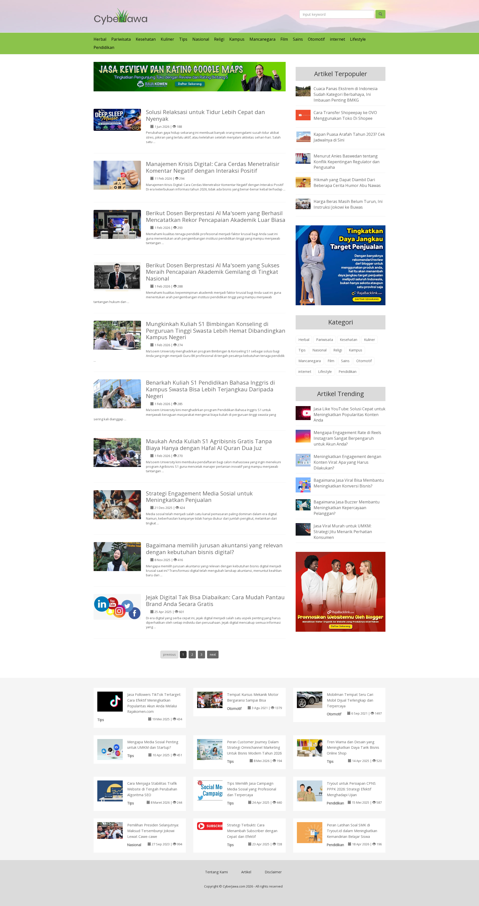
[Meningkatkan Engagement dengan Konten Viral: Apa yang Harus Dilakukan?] (307, 459)
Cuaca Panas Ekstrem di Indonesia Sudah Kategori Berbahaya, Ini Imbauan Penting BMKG (345, 94)
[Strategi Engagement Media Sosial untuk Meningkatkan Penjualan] (117, 513)
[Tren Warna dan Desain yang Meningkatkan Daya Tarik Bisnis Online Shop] (315, 747)
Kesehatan (146, 39)
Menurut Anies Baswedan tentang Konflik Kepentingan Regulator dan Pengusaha (346, 161)
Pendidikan (104, 47)
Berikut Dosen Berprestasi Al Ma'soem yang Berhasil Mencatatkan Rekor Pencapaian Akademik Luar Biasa (215, 216)
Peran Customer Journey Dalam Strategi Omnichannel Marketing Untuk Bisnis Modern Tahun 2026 (254, 748)
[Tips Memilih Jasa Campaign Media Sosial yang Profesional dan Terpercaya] (215, 790)
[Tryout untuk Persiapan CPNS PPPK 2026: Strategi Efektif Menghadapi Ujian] (315, 791)
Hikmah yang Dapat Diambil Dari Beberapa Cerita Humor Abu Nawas (347, 182)
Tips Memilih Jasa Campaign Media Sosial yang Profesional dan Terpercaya (251, 789)
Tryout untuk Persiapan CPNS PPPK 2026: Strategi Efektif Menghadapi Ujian (351, 789)
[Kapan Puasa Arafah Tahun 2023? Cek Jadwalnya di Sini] (307, 136)
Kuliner (167, 39)
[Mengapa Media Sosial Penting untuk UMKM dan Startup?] (115, 750)
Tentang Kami (216, 872)
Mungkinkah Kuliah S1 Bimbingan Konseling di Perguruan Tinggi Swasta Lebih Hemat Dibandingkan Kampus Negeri (215, 330)
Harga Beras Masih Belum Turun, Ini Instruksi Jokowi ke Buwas (348, 204)
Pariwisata (121, 39)
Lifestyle (358, 39)
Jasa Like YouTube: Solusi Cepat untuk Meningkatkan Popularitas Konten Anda (349, 414)
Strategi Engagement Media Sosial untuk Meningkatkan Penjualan (199, 496)
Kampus (236, 39)
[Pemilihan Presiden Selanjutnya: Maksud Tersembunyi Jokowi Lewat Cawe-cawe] (115, 830)
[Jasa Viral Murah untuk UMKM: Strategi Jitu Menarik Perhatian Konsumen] (307, 529)
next (213, 654)
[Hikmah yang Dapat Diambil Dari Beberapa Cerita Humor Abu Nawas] (307, 182)
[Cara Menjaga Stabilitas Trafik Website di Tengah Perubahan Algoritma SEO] (115, 792)
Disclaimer (273, 872)
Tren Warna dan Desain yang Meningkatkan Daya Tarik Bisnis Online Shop (353, 748)
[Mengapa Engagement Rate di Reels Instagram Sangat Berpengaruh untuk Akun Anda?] (307, 436)
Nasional (200, 39)
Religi (219, 39)
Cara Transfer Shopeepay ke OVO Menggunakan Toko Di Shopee (345, 115)
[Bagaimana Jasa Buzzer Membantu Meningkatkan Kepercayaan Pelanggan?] (307, 504)
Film (284, 39)
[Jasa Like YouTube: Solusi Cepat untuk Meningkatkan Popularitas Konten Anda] (307, 412)
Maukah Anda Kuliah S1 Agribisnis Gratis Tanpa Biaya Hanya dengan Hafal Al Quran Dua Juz (209, 444)
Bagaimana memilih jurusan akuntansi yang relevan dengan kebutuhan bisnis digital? (214, 548)
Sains (298, 39)
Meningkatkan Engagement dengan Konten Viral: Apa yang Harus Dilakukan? (347, 462)
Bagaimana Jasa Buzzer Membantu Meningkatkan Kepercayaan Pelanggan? (346, 507)
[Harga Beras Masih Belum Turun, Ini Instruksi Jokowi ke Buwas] (307, 203)
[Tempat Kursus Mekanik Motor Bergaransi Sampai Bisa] (215, 699)
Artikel (246, 872)
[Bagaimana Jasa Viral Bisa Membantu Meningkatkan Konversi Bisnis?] (307, 484)
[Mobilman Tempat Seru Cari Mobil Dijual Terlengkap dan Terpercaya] (315, 699)
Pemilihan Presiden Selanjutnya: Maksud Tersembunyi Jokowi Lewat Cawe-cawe (153, 831)
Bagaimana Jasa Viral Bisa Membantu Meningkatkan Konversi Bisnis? (349, 483)
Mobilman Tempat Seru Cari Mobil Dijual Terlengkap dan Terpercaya (350, 700)
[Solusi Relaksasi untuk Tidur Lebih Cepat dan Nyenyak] (117, 119)
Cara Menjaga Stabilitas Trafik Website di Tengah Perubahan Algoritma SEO (152, 789)
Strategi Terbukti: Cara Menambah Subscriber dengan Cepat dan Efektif (252, 831)
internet (337, 39)
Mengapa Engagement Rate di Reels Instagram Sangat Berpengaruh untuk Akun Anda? (347, 438)
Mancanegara (262, 39)
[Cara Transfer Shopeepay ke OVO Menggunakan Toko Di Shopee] (307, 114)
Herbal (100, 39)
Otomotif (316, 39)
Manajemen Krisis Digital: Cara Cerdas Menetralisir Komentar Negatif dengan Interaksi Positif (212, 167)
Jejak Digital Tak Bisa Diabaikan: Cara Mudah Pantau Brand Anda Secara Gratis (215, 600)
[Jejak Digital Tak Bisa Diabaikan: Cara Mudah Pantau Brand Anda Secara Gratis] (117, 606)
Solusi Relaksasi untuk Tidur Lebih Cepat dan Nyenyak (205, 115)
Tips (183, 39)
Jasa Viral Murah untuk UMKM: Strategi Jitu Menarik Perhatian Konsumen (343, 531)
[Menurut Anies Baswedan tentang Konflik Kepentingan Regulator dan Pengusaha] (307, 158)
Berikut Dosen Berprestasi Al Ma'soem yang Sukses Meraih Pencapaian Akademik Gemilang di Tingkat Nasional (212, 272)
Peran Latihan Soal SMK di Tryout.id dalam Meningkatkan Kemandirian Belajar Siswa (352, 831)
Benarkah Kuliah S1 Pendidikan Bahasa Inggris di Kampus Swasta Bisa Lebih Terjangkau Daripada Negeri (210, 389)
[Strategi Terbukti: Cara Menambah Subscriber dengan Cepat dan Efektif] (215, 827)
